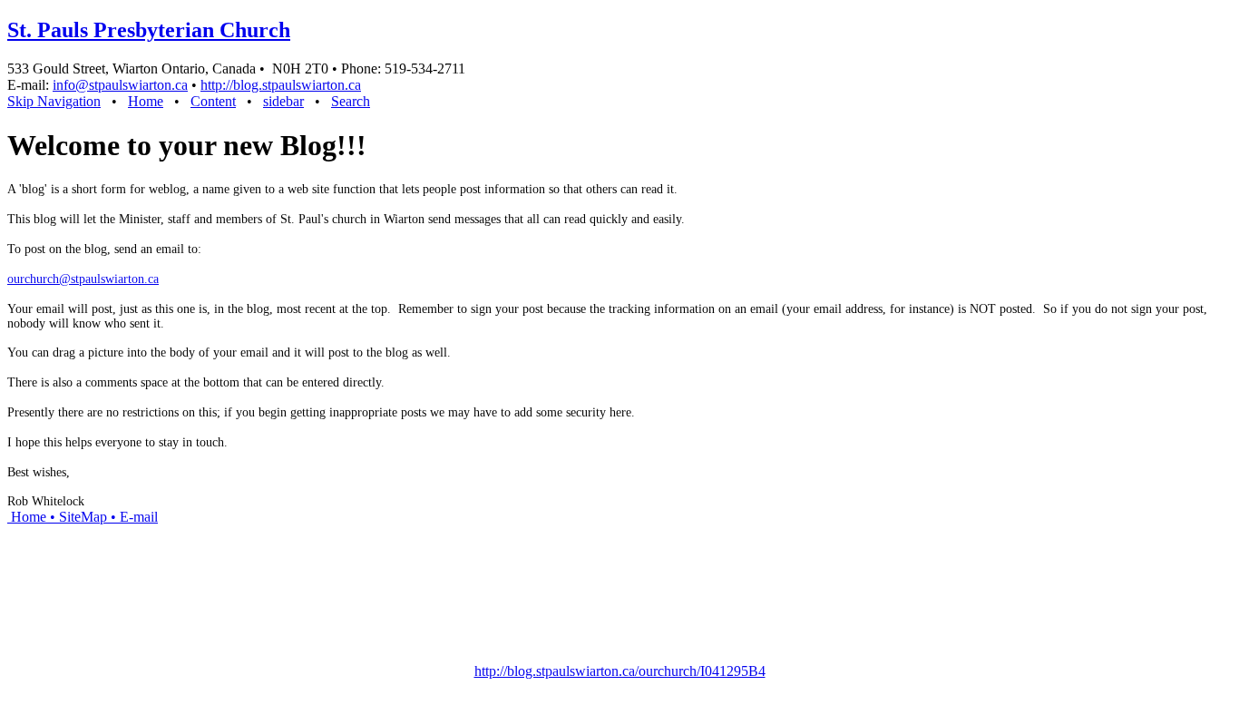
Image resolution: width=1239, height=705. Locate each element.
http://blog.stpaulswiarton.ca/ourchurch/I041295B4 (620, 671)
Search (350, 101)
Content (213, 101)
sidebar (283, 101)
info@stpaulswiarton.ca (120, 85)
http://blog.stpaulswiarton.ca (280, 85)
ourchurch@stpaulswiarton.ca (83, 279)
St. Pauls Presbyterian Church (148, 30)
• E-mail (132, 516)
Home (145, 101)
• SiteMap (76, 516)
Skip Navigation (54, 101)
